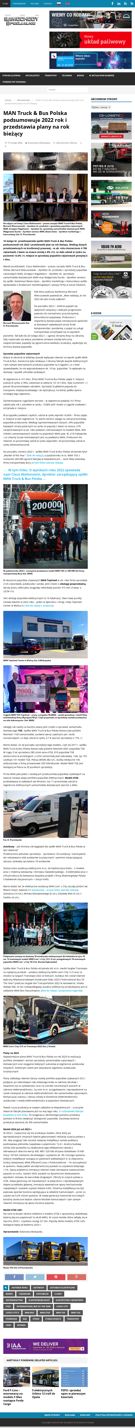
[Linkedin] (119, 3)
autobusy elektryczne (62, 1287)
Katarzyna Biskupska (39, 142)
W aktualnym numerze (101, 75)
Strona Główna (11, 75)
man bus (29, 1312)
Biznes (80, 75)
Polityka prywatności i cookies (114, 1415)
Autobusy (38, 1287)
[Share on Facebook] (14, 1277)
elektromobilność (39, 1300)
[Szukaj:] (67, 89)
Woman (21, 1325)
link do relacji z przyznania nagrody (62, 990)
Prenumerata (19, 3)
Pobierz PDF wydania (14, 82)
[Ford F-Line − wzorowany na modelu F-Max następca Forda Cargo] (16, 1385)
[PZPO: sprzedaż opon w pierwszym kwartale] (74, 1385)
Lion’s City (62, 1306)
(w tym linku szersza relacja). (47, 462)
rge (25, 1319)
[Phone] (125, 3)
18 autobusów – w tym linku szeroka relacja (52, 890)
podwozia (11, 1319)
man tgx (75, 1312)
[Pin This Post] (56, 1277)
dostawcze (42, 1293)
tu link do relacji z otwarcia (37, 605)
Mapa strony (52, 1415)
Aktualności (33, 75)
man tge (60, 1312)
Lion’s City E (12, 1312)
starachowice (53, 1319)
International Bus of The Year (34, 1306)
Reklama (35, 3)
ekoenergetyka (14, 1300)
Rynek (36, 1319)
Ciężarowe (24, 1293)
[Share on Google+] (76, 1277)
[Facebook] (112, 3)
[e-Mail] (132, 3)
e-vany (58, 1293)
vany (8, 1325)
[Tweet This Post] (35, 1277)
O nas (5, 3)
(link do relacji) (35, 455)
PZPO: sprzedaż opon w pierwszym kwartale (73, 1393)
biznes (9, 1293)
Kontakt (48, 3)
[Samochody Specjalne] (21, 19)
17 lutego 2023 (15, 142)
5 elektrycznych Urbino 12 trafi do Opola (43, 1393)
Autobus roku (19, 1287)
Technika (67, 75)
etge (8, 1306)
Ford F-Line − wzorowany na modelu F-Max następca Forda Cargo (13, 1397)
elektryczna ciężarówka (69, 1300)
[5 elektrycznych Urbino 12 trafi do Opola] (45, 1385)
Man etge (45, 1312)
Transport (51, 75)
